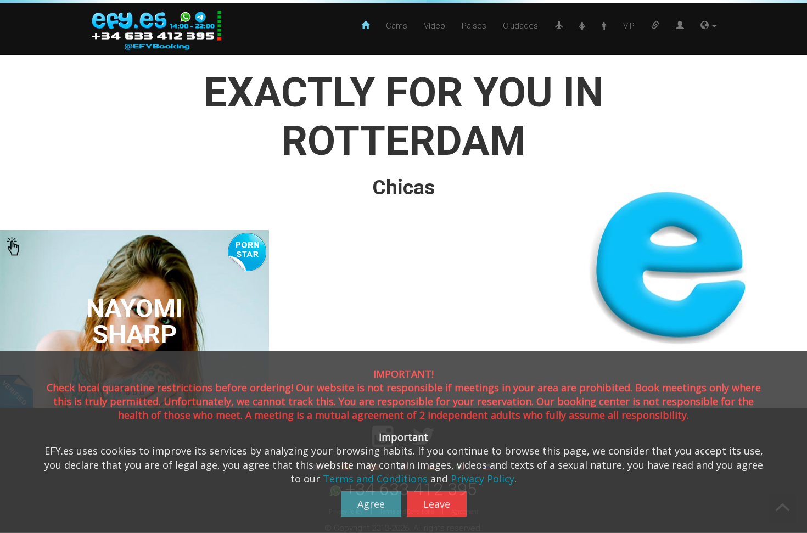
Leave (436, 503)
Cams (396, 26)
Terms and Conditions (375, 478)
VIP (629, 26)
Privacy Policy (482, 478)
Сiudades (520, 26)
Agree (371, 503)
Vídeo (434, 26)
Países (474, 26)
